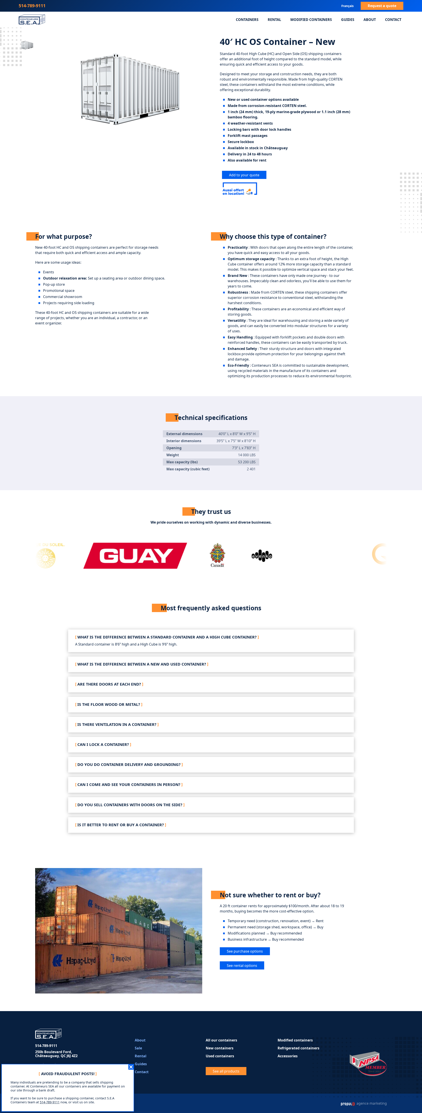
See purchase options (245, 951)
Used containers (220, 1056)
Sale (138, 1048)
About (370, 19)
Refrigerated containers (298, 1048)
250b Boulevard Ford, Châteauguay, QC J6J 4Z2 (56, 1054)
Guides (347, 19)
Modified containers (311, 19)
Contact (393, 19)
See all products (226, 1071)
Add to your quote (244, 175)
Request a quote (382, 5)
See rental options (242, 965)
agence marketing (371, 1103)
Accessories (288, 1056)
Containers (247, 19)
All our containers (221, 1040)
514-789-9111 (32, 6)
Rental (274, 19)
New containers (219, 1048)
